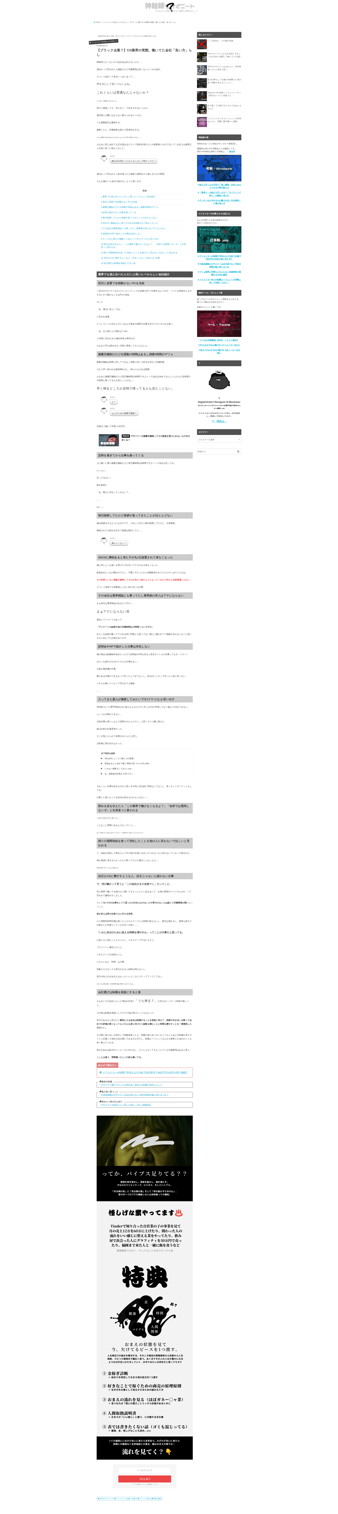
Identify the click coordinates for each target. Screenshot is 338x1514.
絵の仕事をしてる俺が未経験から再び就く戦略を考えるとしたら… (224, 81)
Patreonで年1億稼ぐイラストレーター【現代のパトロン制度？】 (224, 94)
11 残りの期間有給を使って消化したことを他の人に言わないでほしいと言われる (139, 253)
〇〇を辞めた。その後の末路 (220, 41)
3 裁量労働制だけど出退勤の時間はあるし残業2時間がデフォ (130, 207)
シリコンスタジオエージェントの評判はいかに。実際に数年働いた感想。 (224, 119)
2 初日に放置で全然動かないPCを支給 (119, 202)
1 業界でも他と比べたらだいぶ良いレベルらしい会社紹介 (128, 196)
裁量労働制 (157, 1499)
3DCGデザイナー (106, 1499)
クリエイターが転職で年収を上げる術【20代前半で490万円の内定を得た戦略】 (145, 1072)
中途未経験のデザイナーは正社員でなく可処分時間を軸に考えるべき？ (135, 1095)
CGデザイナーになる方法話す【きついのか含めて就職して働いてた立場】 (224, 55)
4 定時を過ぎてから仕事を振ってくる (118, 212)
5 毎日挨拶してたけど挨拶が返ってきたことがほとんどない (129, 218)
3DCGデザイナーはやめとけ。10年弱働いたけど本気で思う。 (224, 68)
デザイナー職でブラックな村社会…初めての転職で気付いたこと (131, 1085)
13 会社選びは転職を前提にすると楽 (118, 263)
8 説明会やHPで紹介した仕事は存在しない (121, 234)
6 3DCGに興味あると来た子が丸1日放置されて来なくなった (129, 223)
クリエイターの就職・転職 (125, 1499)
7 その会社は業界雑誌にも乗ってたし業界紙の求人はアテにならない (133, 228)
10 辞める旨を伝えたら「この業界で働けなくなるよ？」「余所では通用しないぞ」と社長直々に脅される (143, 245)
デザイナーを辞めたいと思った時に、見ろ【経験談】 (126, 1105)
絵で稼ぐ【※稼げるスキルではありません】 (224, 107)
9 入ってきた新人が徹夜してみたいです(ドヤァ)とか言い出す (130, 239)
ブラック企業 (144, 1499)
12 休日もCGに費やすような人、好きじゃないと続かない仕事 (130, 258)
